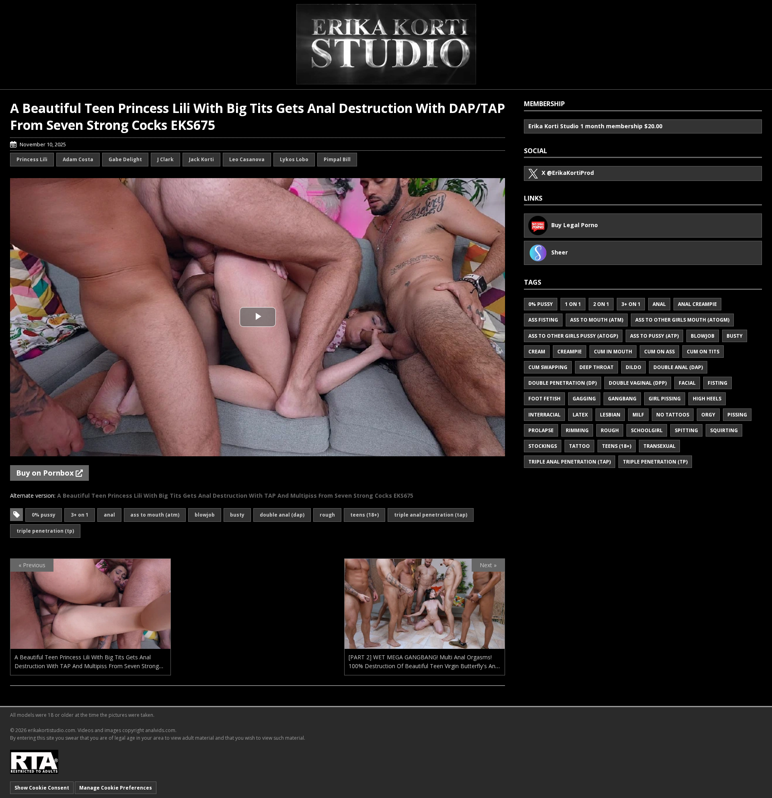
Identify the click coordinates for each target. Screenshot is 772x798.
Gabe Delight (125, 159)
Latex (580, 414)
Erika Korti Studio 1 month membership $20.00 (595, 126)
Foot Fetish (544, 398)
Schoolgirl (647, 430)
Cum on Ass (659, 351)
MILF (638, 414)
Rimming (577, 430)
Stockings (542, 446)
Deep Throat (596, 367)
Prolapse (541, 430)
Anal (109, 514)
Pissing (737, 414)
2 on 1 (601, 304)
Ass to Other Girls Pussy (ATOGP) (573, 335)
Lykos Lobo (294, 159)
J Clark (165, 159)
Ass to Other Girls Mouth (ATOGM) (682, 319)
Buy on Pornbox (46, 473)
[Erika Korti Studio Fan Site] (386, 44)
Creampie (569, 351)
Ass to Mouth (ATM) (154, 514)
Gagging (584, 398)
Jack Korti (201, 159)
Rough (327, 514)
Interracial (544, 414)
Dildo (633, 367)
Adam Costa (78, 159)
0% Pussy (43, 514)
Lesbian (610, 414)
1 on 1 (573, 304)
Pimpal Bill (337, 159)
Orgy (708, 414)
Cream (536, 351)
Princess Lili (31, 159)
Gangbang (622, 398)
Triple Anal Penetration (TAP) (430, 514)
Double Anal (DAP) (282, 514)
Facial (687, 383)
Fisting (717, 383)
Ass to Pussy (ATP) (654, 335)
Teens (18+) (364, 514)
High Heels (707, 398)
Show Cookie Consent (41, 787)
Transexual (659, 446)
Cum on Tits (703, 351)
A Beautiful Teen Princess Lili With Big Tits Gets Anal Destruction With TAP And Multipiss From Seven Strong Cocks (86, 666)
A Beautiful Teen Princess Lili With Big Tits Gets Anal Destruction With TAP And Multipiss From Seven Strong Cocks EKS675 (235, 495)
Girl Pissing (665, 398)
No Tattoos (672, 414)
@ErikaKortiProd (568, 172)
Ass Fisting (543, 319)
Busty (237, 514)
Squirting (724, 430)
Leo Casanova (247, 159)
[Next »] (425, 644)
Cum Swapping (547, 367)
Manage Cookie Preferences (115, 787)
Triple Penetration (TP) (45, 530)
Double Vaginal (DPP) (638, 383)
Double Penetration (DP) (562, 383)
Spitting (686, 430)
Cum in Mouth (613, 351)
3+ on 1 (79, 514)
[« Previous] (90, 644)
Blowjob (205, 514)
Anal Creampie (697, 304)
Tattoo (579, 446)
